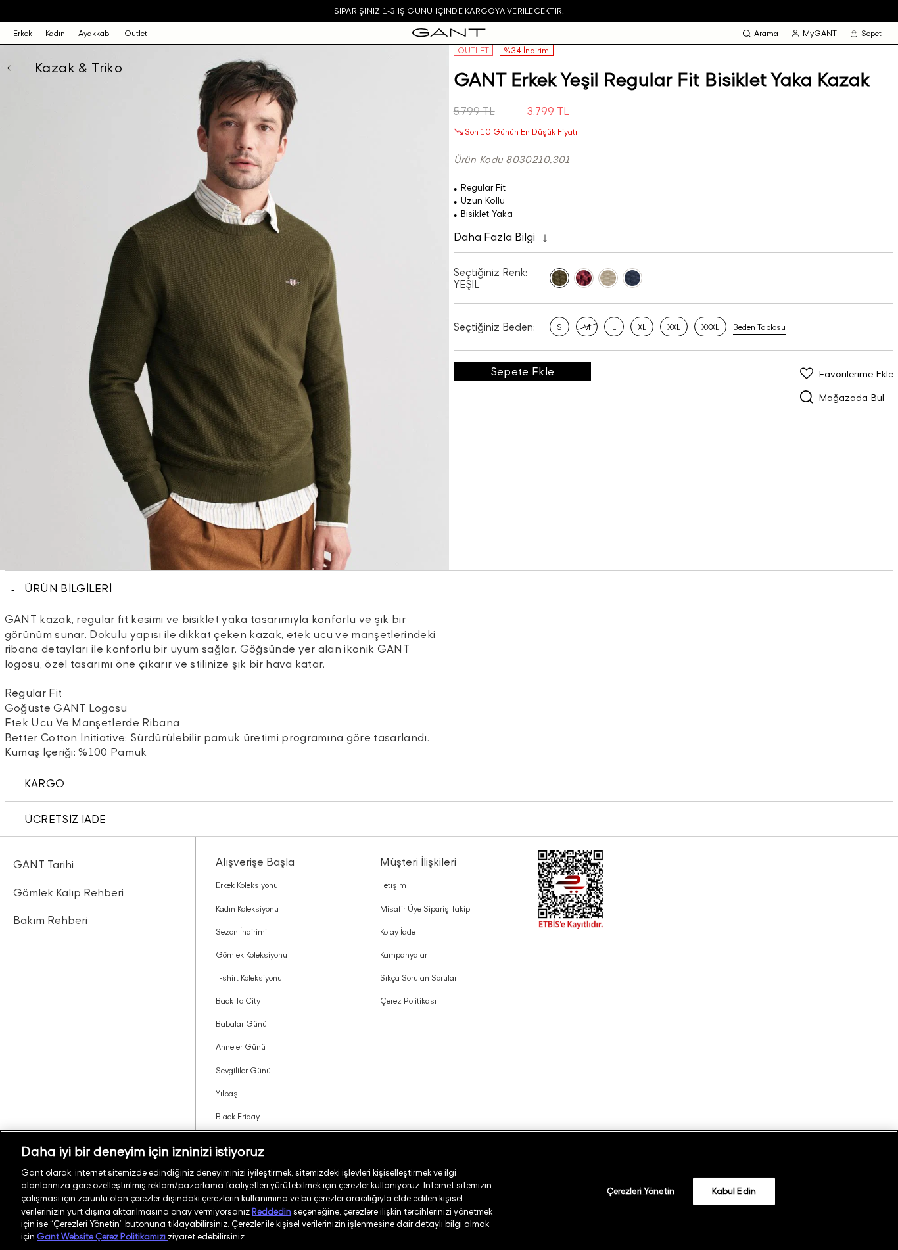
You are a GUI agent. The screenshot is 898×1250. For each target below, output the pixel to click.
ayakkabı (94, 33)
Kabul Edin (734, 1191)
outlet (135, 33)
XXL (673, 327)
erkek (22, 33)
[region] (449, 1190)
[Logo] (449, 33)
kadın (55, 33)
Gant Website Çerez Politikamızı (102, 1236)
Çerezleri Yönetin (640, 1191)
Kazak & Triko (78, 68)
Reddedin (271, 1210)
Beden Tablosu (759, 327)
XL (642, 327)
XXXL (710, 327)
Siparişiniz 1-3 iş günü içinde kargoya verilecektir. (449, 11)
